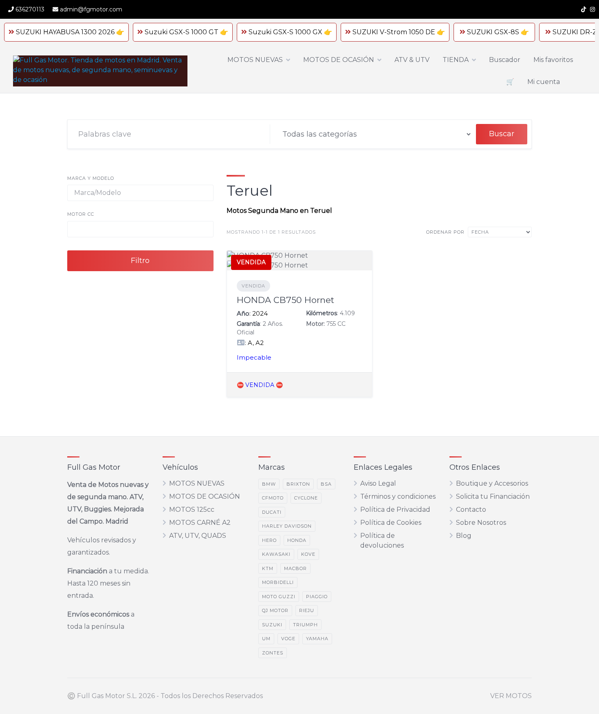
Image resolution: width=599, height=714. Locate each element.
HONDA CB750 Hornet (285, 300)
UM (266, 638)
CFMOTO (273, 498)
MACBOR (295, 568)
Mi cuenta (543, 82)
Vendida (253, 286)
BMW (269, 484)
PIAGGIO (317, 596)
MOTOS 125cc (191, 509)
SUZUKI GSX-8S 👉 (498, 32)
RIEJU (306, 610)
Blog (463, 535)
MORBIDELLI (278, 582)
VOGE (288, 638)
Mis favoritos (553, 60)
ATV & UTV (411, 60)
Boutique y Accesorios (492, 483)
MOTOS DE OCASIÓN (338, 60)
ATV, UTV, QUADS (197, 535)
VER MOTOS (511, 696)
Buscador (504, 60)
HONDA (296, 540)
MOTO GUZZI (278, 596)
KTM (267, 568)
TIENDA (456, 60)
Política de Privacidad (395, 509)
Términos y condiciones (398, 496)
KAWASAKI (276, 554)
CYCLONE (306, 498)
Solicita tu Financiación (493, 496)
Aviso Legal (378, 483)
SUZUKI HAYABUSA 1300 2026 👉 (70, 32)
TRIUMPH (305, 625)
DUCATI (272, 512)
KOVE (308, 554)
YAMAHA (317, 638)
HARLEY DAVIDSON (287, 526)
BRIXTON (298, 484)
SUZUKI (272, 625)
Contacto (471, 509)
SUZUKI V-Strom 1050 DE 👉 (398, 32)
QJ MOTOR (275, 610)
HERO (269, 540)
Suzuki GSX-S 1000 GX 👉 (290, 32)
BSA (326, 484)
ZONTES (272, 653)
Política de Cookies (390, 522)
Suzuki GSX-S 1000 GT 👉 (186, 32)
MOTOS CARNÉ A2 (200, 522)
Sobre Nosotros (481, 522)
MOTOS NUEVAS (255, 60)
